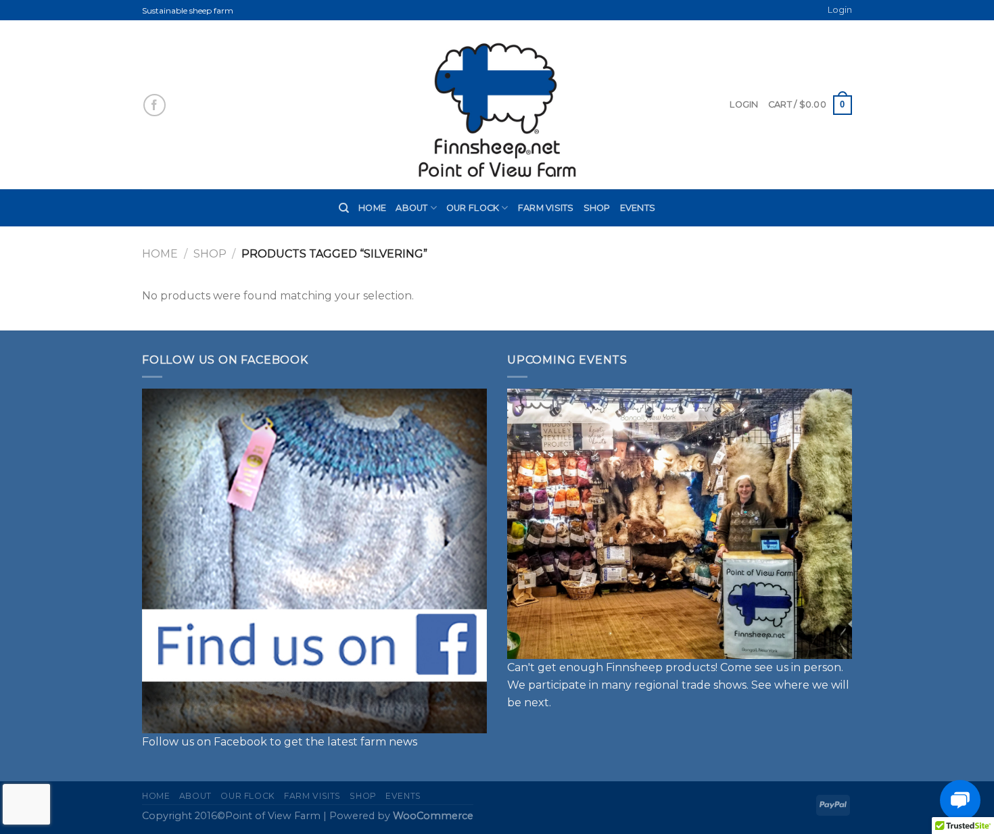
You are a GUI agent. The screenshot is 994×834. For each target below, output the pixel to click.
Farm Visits (546, 208)
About (411, 208)
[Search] (344, 208)
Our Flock (472, 208)
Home (372, 208)
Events (638, 208)
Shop (597, 208)
